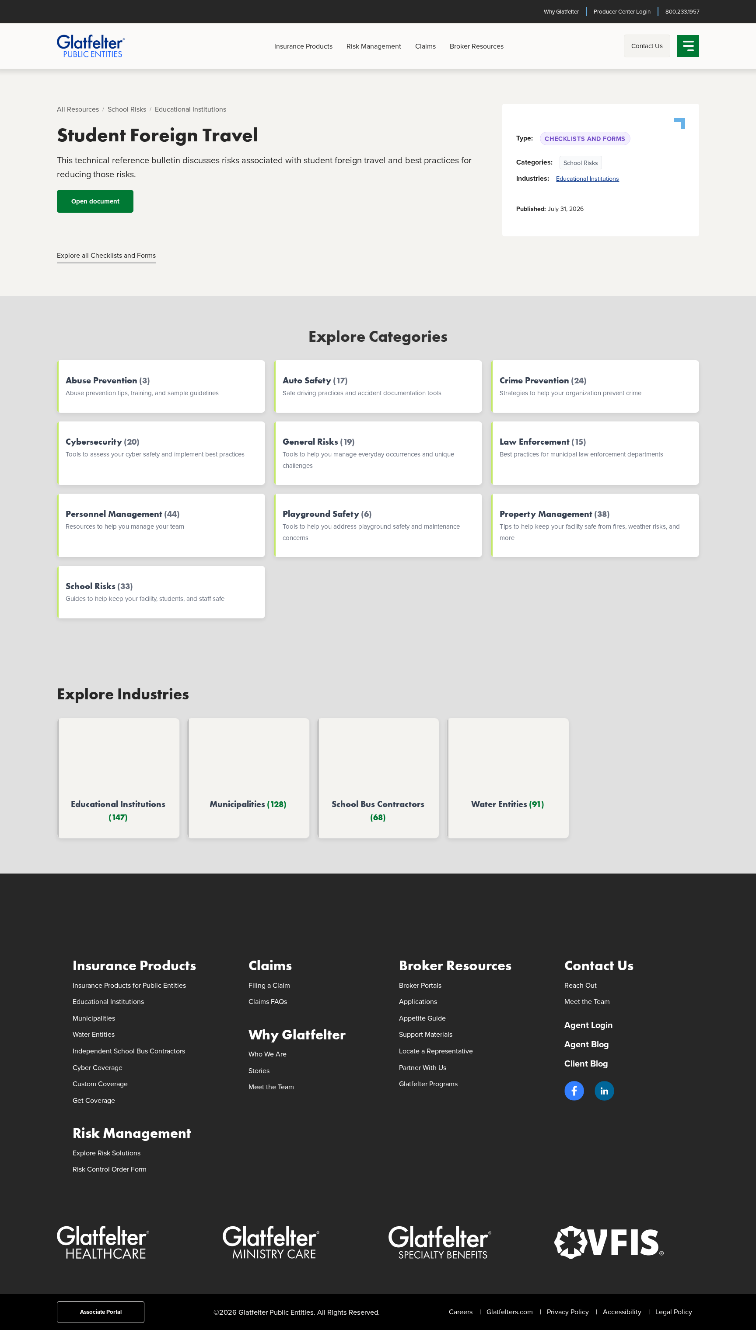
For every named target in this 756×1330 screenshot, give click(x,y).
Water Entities (94, 1034)
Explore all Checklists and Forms (106, 255)
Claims (425, 46)
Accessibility (622, 1311)
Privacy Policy (568, 1311)
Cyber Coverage (97, 1067)
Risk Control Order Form (110, 1169)
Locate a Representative (436, 1051)
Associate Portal (100, 1312)
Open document (95, 201)
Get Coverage (94, 1100)
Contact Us (647, 45)
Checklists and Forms (585, 138)
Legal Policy (673, 1311)
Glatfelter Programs (428, 1083)
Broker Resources (477, 46)
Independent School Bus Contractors (129, 1051)
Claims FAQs (267, 1001)
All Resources (78, 109)
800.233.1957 (682, 11)
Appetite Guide (422, 1018)
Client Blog (586, 1063)
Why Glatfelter (560, 11)
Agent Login (588, 1024)
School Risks (127, 109)
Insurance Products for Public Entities (129, 985)
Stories (259, 1070)
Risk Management (373, 46)
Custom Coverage (100, 1083)
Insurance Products (303, 46)
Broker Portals (420, 985)
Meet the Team (271, 1086)
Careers (460, 1311)
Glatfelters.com (509, 1311)
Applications (418, 1001)
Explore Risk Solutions (106, 1153)
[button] (574, 1090)
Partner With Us (422, 1067)
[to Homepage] (105, 46)
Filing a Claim (269, 985)
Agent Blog (586, 1044)
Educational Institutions (190, 109)
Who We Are (267, 1054)
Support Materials (425, 1034)
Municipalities (94, 1018)
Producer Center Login (621, 11)
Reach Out (580, 985)
